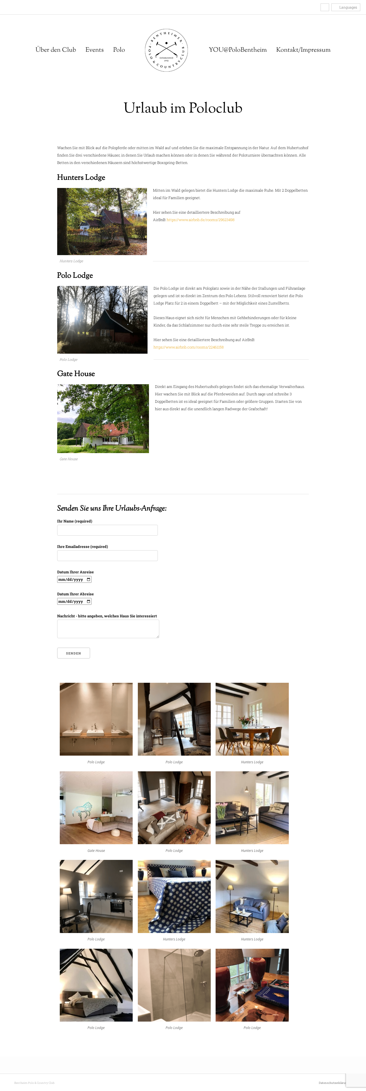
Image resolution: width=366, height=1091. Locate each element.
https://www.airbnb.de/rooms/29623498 (200, 219)
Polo (119, 50)
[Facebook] (7, 7)
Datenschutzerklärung (334, 1083)
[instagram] (13, 7)
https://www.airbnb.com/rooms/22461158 (189, 347)
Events (94, 50)
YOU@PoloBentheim (238, 50)
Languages (348, 7)
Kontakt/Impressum (303, 50)
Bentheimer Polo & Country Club (166, 50)
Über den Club (55, 50)
